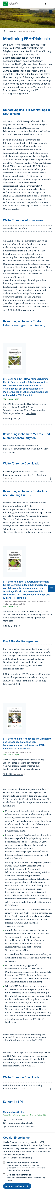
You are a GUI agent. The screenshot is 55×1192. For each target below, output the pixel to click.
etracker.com (25, 1151)
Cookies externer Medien (19, 1174)
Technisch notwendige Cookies (22, 1162)
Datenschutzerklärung (21, 1157)
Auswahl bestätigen (14, 1186)
